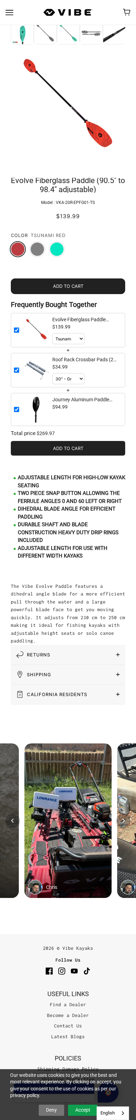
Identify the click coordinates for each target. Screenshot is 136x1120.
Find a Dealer (68, 1004)
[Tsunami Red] (18, 249)
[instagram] (61, 971)
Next (130, 34)
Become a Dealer (68, 1015)
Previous (5, 34)
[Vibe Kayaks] (68, 12)
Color (19, 235)
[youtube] (74, 971)
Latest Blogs (68, 1036)
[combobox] (113, 1113)
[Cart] (126, 12)
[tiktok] (87, 971)
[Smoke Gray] (37, 249)
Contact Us (68, 1025)
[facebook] (49, 971)
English (107, 1112)
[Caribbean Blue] (57, 249)
